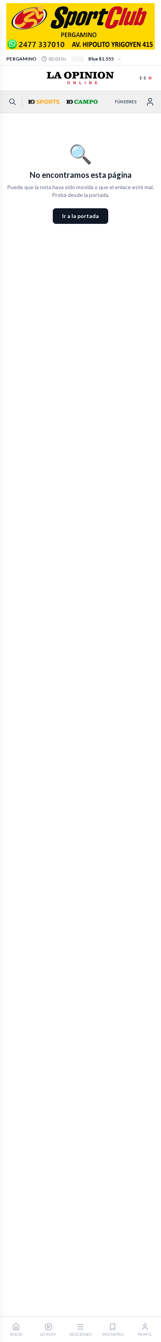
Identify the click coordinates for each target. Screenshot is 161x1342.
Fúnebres (126, 101)
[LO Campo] (81, 102)
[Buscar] (12, 102)
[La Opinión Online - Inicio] (80, 78)
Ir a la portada (80, 216)
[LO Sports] (43, 102)
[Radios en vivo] (146, 78)
